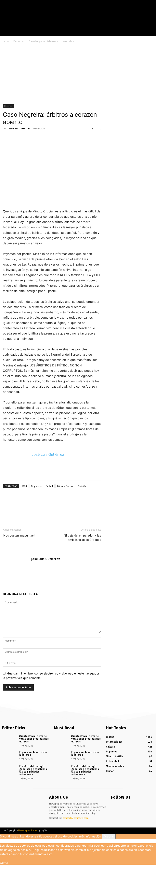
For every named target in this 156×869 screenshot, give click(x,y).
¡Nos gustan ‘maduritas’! (19, 535)
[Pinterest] (26, 138)
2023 (24, 486)
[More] (44, 138)
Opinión (82, 486)
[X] (149, 32)
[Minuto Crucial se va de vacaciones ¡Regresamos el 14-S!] (9, 740)
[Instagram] (143, 32)
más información (90, 836)
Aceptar (108, 836)
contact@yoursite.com (76, 818)
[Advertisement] (78, 74)
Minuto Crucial (65, 486)
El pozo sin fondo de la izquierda (33, 753)
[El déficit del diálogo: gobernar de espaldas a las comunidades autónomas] (9, 770)
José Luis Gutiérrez (19, 128)
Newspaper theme (27, 830)
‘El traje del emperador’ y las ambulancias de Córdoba (82, 538)
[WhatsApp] (35, 138)
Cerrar (4, 862)
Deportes (18, 41)
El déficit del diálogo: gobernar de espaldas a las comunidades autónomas (33, 770)
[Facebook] (137, 32)
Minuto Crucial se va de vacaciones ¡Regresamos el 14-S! (34, 739)
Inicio (6, 41)
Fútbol (49, 486)
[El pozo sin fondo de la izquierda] (9, 756)
